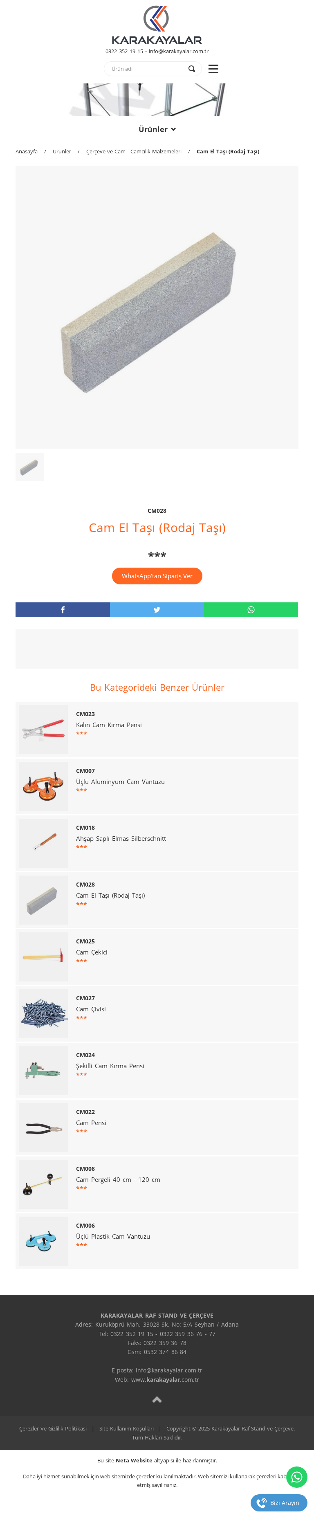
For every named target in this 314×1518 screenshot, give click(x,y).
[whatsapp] (251, 609)
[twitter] (157, 609)
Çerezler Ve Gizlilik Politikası (53, 1428)
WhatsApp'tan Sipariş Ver (157, 576)
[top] (157, 1399)
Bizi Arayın (284, 1503)
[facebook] (63, 609)
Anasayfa (27, 151)
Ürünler (153, 129)
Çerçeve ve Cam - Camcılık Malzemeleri (134, 151)
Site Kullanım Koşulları (126, 1428)
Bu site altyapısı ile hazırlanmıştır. (157, 1460)
